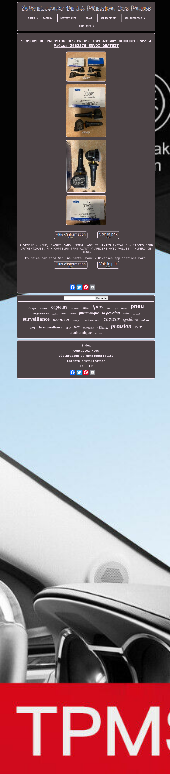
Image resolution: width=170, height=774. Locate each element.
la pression (111, 313)
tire (77, 326)
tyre (138, 326)
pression (121, 326)
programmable (41, 313)
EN (82, 366)
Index (86, 345)
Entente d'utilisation (86, 361)
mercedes (75, 308)
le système (88, 327)
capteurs (59, 307)
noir (68, 327)
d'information (91, 320)
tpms (98, 306)
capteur (112, 319)
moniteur (61, 319)
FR (91, 366)
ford (33, 327)
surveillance (36, 319)
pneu (137, 307)
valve (126, 313)
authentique (81, 332)
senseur (44, 308)
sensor (109, 308)
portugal (136, 314)
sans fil (76, 320)
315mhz (98, 333)
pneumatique (89, 313)
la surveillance (50, 327)
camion (55, 314)
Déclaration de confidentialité (86, 356)
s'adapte (32, 308)
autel (86, 308)
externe (124, 308)
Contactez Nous (86, 350)
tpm (116, 309)
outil (63, 313)
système (130, 319)
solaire (145, 320)
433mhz (102, 327)
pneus (72, 313)
